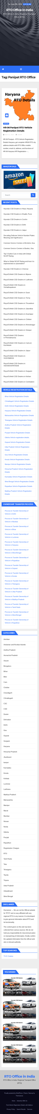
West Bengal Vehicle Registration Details (19, 481)
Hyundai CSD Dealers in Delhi (15, 225)
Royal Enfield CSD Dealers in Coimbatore (19, 382)
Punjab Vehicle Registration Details (17, 433)
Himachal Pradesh (10, 752)
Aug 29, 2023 (11, 1037)
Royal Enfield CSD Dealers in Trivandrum (19, 303)
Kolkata (6, 778)
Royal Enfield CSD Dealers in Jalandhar (18, 309)
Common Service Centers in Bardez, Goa (19, 248)
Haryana (6, 123)
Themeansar (19, 1096)
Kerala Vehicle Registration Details (17, 459)
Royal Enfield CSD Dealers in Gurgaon (18, 371)
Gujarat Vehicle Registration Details (17, 442)
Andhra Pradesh (10, 650)
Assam (6, 661)
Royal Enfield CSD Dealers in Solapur (18, 330)
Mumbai (6, 816)
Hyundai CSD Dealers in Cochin (15, 219)
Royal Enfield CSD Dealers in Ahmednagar (19, 325)
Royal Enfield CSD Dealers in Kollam (17, 376)
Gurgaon (7, 741)
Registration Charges (11, 848)
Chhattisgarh (8, 698)
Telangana (7, 869)
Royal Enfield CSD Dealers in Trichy (17, 298)
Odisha (6, 832)
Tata (5, 864)
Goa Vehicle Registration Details (16, 455)
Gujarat (6, 736)
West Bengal (8, 896)
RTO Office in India (19, 10)
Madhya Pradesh (10, 794)
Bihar (6, 671)
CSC (5, 703)
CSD (5, 709)
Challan (6, 687)
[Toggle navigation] (21, 69)
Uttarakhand (8, 891)
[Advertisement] (19, 42)
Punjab (6, 837)
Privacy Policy (11, 1109)
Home (13, 1101)
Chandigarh (8, 693)
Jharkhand (7, 757)
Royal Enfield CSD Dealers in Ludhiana (18, 280)
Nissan (6, 821)
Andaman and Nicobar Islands (15, 645)
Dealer (6, 714)
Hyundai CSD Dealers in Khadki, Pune (18, 214)
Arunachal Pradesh (11, 655)
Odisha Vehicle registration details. (17, 437)
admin (19, 134)
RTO (5, 853)
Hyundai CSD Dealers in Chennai (16, 269)
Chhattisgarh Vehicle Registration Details (19, 401)
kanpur (6, 762)
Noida (6, 827)
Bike (5, 677)
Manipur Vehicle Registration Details (18, 464)
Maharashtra (8, 800)
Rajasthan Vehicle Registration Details (18, 486)
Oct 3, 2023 (11, 993)
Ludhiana (7, 789)
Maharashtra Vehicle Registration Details (19, 415)
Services (29, 1109)
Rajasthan (7, 843)
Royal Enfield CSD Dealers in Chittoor (18, 319)
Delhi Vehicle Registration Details (17, 406)
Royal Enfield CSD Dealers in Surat (17, 292)
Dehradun (7, 720)
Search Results (21, 1109)
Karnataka (7, 768)
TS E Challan (8, 956)
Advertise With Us (22, 1101)
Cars (5, 682)
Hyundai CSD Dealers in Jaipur (15, 230)
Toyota (6, 875)
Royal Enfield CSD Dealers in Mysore (17, 274)
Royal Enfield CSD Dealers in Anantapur (18, 314)
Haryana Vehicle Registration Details (18, 411)
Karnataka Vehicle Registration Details (18, 477)
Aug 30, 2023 (11, 1015)
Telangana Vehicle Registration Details (18, 420)
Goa (5, 730)
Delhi (6, 725)
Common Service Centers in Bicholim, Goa (19, 243)
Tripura (6, 880)
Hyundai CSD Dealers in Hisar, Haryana (18, 209)
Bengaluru (7, 666)
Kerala (6, 773)
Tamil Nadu (8, 859)
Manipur (7, 805)
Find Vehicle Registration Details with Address (19, 1105)
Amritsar (7, 639)
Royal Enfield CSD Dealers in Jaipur (17, 350)
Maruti (6, 811)
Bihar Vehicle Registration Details (17, 396)
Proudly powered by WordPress (13, 1093)
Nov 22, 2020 (9, 134)
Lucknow (7, 784)
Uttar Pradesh (9, 886)
